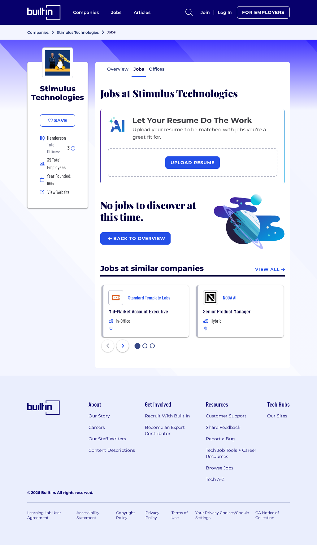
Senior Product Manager (226, 311)
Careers (97, 427)
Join (205, 12)
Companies (86, 12)
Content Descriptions (112, 450)
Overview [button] (117, 69)
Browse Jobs (219, 468)
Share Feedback (223, 427)
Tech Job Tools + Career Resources (231, 453)
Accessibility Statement (87, 515)
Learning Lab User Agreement (44, 515)
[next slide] (122, 346)
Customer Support (226, 416)
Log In (225, 12)
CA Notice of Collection (267, 515)
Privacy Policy (152, 515)
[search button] (189, 12)
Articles (142, 12)
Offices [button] (156, 69)
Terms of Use (180, 515)
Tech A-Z (215, 479)
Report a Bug (220, 439)
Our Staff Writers (107, 439)
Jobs (116, 12)
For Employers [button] (263, 12)
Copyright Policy (125, 515)
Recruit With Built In (167, 416)
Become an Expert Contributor (165, 430)
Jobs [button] (138, 69)
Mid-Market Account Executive (138, 311)
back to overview (138, 238)
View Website (58, 192)
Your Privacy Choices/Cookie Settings (222, 515)
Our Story (99, 416)
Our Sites (277, 416)
